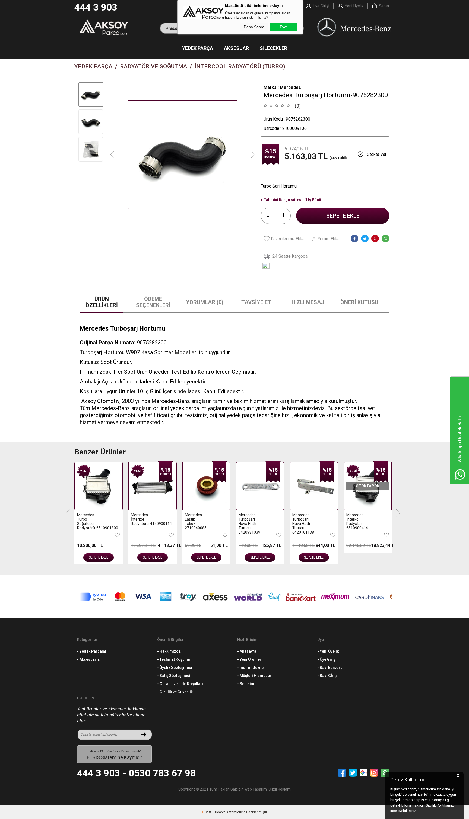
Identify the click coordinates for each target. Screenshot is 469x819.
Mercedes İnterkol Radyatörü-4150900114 (141, 519)
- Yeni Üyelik (328, 651)
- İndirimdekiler (251, 667)
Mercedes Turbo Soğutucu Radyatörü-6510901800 (88, 521)
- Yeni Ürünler (249, 659)
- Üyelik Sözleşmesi (174, 667)
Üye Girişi (321, 6)
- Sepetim (245, 684)
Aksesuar (236, 48)
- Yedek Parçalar (92, 651)
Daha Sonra (254, 27)
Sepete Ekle (342, 215)
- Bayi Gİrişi (327, 675)
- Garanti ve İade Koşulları (180, 684)
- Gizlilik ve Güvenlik (175, 692)
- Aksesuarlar (89, 659)
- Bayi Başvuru (330, 667)
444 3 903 (95, 7)
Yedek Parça (197, 48)
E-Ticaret (218, 812)
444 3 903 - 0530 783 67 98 (136, 773)
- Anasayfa (246, 651)
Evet (283, 27)
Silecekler (273, 48)
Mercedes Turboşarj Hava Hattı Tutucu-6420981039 (249, 523)
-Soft (206, 812)
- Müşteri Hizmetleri (254, 675)
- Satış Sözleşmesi (173, 675)
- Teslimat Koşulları (174, 659)
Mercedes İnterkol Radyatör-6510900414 (357, 521)
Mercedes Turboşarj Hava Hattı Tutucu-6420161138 (303, 523)
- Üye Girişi (327, 659)
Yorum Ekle (328, 238)
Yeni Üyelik (354, 6)
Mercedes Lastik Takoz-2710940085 (195, 521)
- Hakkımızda (169, 651)
